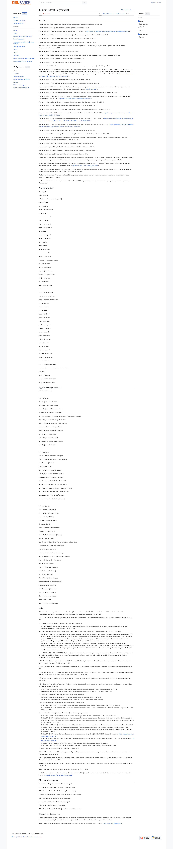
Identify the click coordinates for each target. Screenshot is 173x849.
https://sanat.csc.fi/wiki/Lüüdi (112, 823)
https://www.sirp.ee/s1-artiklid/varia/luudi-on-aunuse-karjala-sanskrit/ (107, 31)
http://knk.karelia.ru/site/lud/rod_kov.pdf (84, 165)
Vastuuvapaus (37, 837)
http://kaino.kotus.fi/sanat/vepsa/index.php (57, 775)
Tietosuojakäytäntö (17, 837)
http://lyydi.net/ (90, 89)
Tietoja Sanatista (27, 837)
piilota (24, 13)
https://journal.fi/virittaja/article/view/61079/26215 (74, 98)
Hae (84, 2)
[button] (127, 9)
